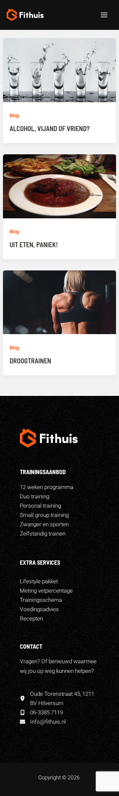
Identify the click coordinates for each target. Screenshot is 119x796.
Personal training (40, 505)
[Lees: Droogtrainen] (59, 302)
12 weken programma (46, 487)
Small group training (44, 515)
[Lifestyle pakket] (39, 581)
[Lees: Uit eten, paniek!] (59, 185)
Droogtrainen (30, 361)
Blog (14, 115)
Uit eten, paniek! (34, 245)
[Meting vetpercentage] (46, 590)
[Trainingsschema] (41, 600)
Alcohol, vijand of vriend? (50, 128)
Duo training (34, 496)
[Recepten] (31, 618)
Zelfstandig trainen (42, 533)
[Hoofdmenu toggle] (104, 15)
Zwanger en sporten (44, 524)
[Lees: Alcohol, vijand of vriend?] (59, 69)
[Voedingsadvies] (39, 609)
